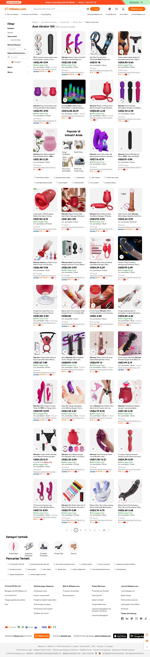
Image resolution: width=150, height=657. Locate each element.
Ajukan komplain (98, 600)
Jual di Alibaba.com (128, 591)
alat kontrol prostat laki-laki (40, 564)
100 (104, 530)
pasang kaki (32, 569)
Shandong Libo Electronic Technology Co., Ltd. (74, 324)
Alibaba (35, 22)
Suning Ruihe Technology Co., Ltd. (74, 418)
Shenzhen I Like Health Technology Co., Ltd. (45, 69)
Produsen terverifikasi (71, 591)
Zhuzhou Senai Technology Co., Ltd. (74, 116)
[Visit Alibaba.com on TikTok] (145, 618)
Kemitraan (124, 609)
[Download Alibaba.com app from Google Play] (137, 636)
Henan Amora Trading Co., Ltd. (129, 367)
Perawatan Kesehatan (49, 22)
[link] (147, 635)
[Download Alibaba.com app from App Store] (120, 636)
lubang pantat (121, 569)
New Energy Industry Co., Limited (130, 119)
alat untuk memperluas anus (65, 564)
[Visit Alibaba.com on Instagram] (136, 618)
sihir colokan (96, 177)
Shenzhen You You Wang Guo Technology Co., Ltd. (45, 323)
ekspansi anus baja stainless (126, 564)
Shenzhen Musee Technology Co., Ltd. (74, 369)
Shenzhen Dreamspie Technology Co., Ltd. (102, 369)
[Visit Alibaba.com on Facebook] (122, 618)
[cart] (117, 9)
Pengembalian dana (99, 604)
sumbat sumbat (86, 564)
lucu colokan (94, 183)
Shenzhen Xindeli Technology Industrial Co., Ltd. (74, 72)
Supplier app (66, 636)
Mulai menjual (126, 595)
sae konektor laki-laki (17, 564)
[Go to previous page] (66, 530)
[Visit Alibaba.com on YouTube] (141, 618)
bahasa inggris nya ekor (38, 574)
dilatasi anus (62, 569)
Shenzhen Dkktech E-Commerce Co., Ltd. (45, 472)
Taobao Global (85, 646)
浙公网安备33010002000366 (113, 653)
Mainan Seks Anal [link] (92, 22)
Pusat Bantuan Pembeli (100, 591)
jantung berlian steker (63, 177)
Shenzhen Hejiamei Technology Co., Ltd (102, 324)
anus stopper (63, 183)
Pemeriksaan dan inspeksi (43, 609)
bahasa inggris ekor (79, 569)
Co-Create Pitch (11, 595)
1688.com (50, 646)
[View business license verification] (96, 653)
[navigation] (18, 276)
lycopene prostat (15, 569)
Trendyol (100, 646)
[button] (87, 9)
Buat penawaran (69, 595)
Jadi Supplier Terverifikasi (130, 604)
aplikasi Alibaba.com (103, 636)
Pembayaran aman (40, 591)
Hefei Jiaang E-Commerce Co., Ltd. (130, 323)
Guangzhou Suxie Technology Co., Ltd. (130, 72)
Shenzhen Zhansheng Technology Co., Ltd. (102, 520)
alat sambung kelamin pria (101, 569)
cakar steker (47, 569)
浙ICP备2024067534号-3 (135, 653)
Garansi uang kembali (41, 595)
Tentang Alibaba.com (13, 586)
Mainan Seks (77, 22)
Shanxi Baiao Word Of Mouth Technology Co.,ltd (45, 121)
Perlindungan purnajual (42, 604)
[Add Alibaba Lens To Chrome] (42, 636)
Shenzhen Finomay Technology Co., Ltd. (45, 517)
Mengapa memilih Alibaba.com (16, 591)
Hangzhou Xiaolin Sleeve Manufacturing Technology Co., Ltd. (130, 167)
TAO (93, 646)
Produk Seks (64, 22)
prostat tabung (111, 183)
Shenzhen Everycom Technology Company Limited (102, 169)
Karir (6, 604)
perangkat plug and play (44, 183)
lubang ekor (81, 177)
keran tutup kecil (104, 564)
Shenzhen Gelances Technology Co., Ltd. (130, 227)
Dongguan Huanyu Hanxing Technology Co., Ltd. (45, 229)
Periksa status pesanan (129, 600)
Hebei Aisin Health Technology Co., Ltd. (102, 275)
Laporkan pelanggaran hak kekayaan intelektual (101, 610)
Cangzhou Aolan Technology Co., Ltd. (45, 167)
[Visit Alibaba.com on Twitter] (131, 618)
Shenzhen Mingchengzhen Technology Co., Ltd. (102, 70)
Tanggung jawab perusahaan (15, 600)
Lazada (75, 646)
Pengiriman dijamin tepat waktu (45, 600)
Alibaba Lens (18, 636)
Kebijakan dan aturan (41, 613)
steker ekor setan (112, 177)
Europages (109, 646)
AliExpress (41, 646)
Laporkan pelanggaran (100, 615)
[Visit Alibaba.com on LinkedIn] (127, 618)
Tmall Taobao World (63, 646)
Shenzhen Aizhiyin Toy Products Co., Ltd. (102, 118)
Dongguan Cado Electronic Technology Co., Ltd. (130, 277)
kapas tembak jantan (17, 574)
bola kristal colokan (42, 177)
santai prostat (79, 183)
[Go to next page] (109, 530)
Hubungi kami (97, 595)
